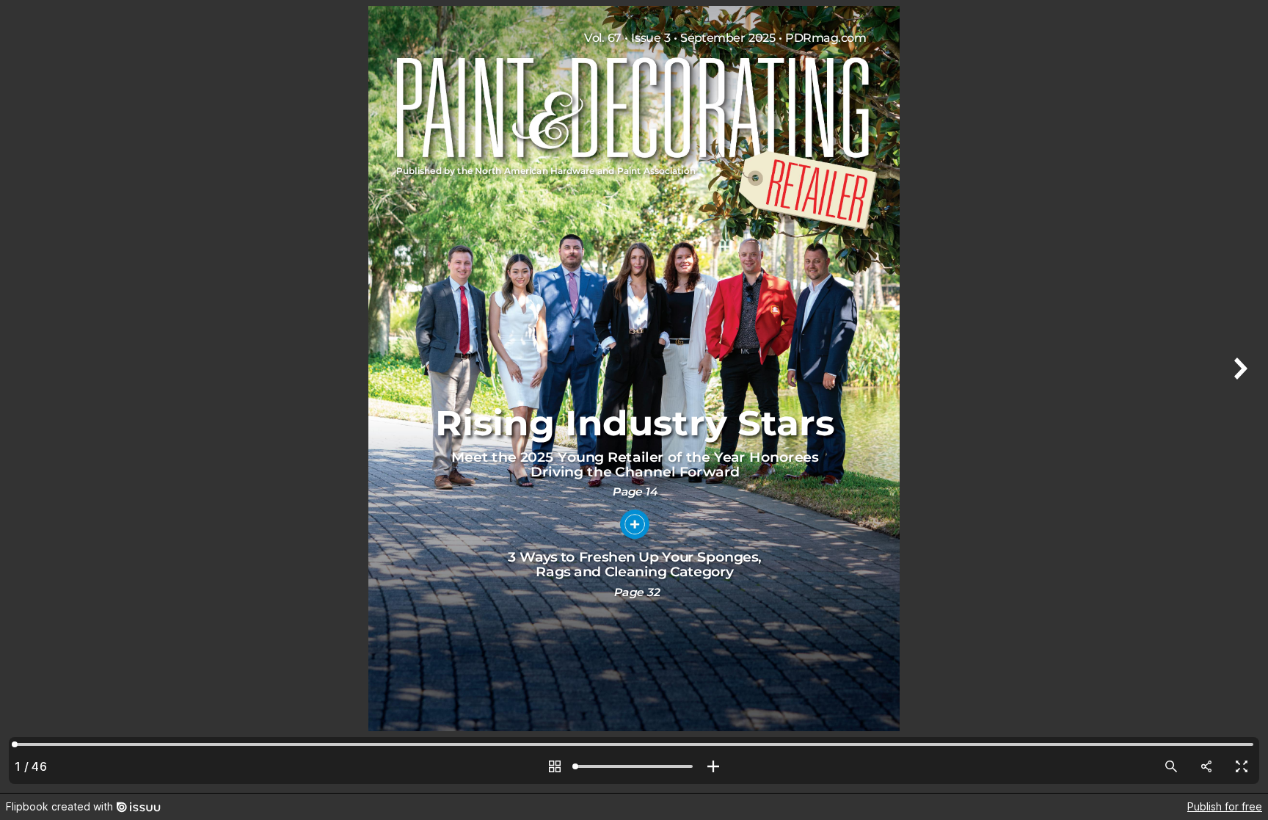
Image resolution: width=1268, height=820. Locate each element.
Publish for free (1224, 806)
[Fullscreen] (1241, 766)
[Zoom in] (713, 766)
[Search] (1171, 766)
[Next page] (1238, 396)
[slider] (634, 766)
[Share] (1206, 766)
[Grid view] (554, 766)
